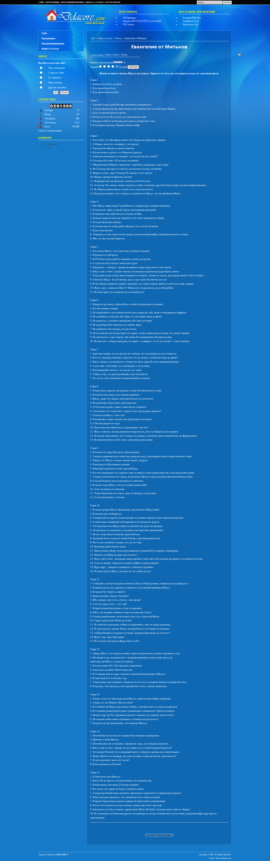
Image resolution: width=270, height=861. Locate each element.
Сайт (44, 33)
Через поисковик (56, 68)
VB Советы (128, 24)
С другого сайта (56, 72)
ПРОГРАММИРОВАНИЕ (72, 2)
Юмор (118, 38)
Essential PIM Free (192, 17)
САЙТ (41, 2)
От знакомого (55, 77)
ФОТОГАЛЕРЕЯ (112, 2)
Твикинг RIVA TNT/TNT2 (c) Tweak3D (142, 21)
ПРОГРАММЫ (52, 2)
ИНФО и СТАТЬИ (94, 2)
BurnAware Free (190, 24)
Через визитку (55, 82)
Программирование (53, 43)
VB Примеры (129, 17)
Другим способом (57, 87)
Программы (48, 38)
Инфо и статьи (50, 48)
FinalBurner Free (191, 21)
